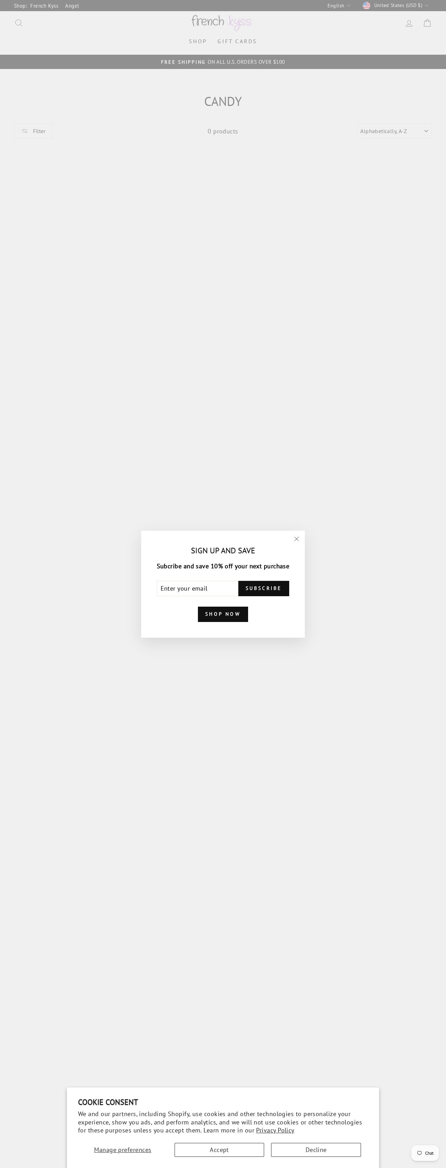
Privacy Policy (275, 1130)
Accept (219, 1150)
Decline (316, 1150)
